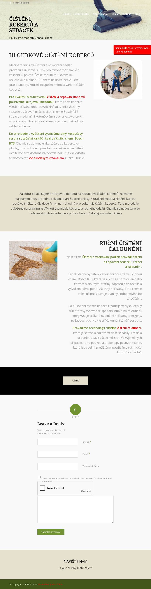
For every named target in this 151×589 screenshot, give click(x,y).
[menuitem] (66, 14)
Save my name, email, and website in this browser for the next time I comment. (77, 480)
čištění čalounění (129, 328)
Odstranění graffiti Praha (50, 584)
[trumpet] (17, 14)
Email (86, 454)
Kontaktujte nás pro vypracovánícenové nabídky (132, 49)
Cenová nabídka (21, 2)
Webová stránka (90, 466)
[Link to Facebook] (10, 3)
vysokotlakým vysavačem (46, 158)
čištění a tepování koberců (66, 97)
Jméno (86, 441)
